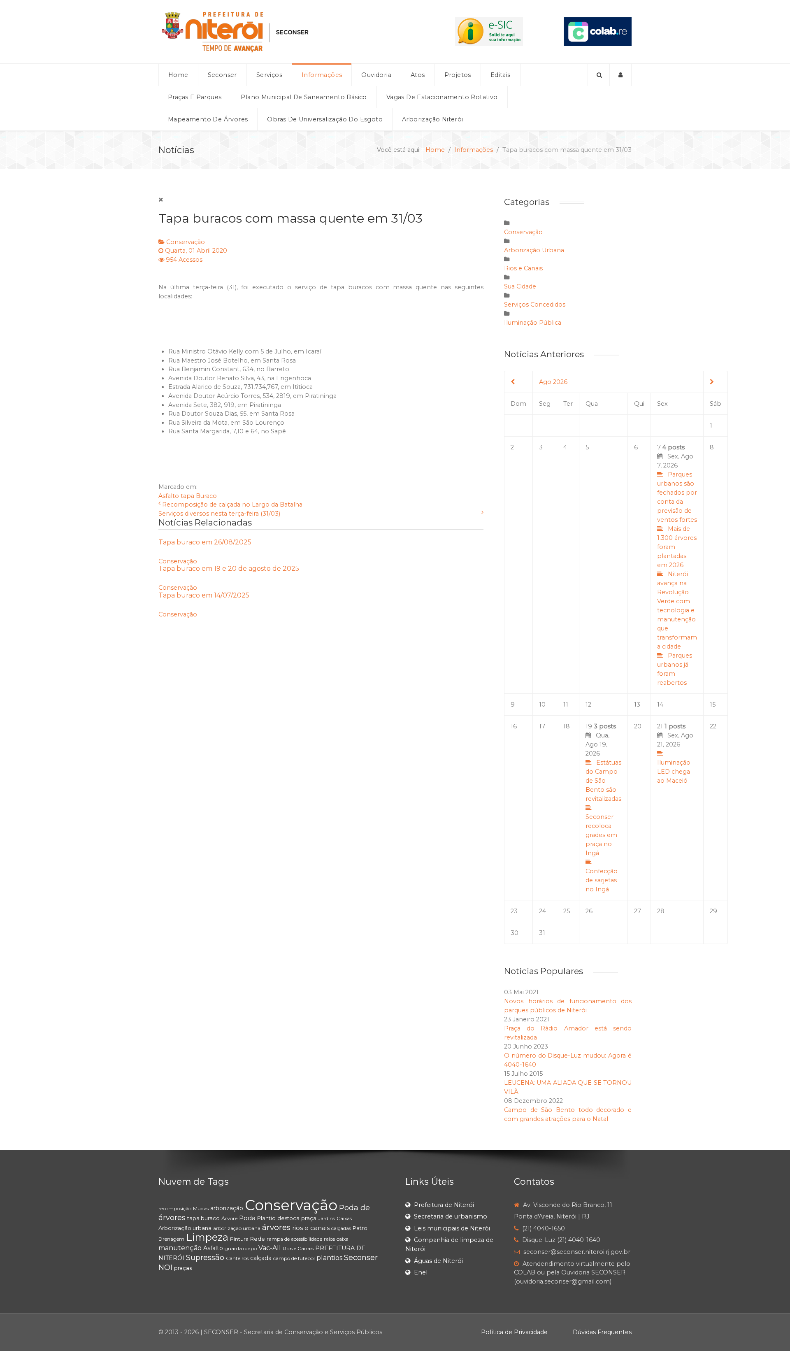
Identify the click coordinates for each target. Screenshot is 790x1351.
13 (637, 704)
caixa (343, 1239)
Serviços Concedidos (534, 304)
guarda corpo (241, 1248)
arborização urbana (236, 1228)
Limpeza (207, 1237)
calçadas (341, 1228)
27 (637, 911)
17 (542, 726)
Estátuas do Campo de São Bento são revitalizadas (603, 780)
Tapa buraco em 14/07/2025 (203, 595)
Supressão (205, 1257)
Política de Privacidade (514, 1332)
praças (183, 1268)
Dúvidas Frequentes (602, 1332)
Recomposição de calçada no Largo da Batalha (232, 504)
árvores (276, 1227)
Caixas (344, 1218)
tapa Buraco (199, 496)
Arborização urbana (184, 1228)
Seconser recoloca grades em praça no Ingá (601, 835)
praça (308, 1218)
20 (637, 726)
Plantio (266, 1218)
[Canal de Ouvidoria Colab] (598, 31)
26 (589, 911)
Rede (257, 1238)
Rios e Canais (523, 268)
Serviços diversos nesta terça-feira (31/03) (219, 513)
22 (713, 726)
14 (660, 704)
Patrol (361, 1228)
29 (713, 911)
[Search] (599, 75)
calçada (261, 1258)
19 (603, 808)
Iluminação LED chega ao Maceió (673, 771)
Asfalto (168, 496)
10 (542, 704)
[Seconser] (286, 31)
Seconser (361, 1257)
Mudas (201, 1208)
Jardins (326, 1218)
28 (661, 911)
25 (566, 911)
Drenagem (171, 1239)
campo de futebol (294, 1258)
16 (514, 726)
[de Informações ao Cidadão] (489, 31)
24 (542, 911)
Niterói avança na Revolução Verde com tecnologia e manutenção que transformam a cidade (677, 610)
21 (675, 753)
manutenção (180, 1248)
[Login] (621, 75)
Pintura (239, 1239)
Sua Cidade (520, 286)
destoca (288, 1218)
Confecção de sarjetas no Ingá (602, 880)
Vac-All (269, 1248)
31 (542, 933)
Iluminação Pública (532, 322)
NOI (165, 1267)
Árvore (229, 1218)
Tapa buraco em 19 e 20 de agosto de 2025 (228, 568)
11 (565, 704)
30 (514, 933)
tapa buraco (203, 1218)
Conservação (185, 242)
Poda (247, 1218)
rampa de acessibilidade (294, 1239)
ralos (329, 1239)
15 (713, 704)
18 (566, 726)
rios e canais (311, 1228)
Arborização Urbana (534, 250)
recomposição (174, 1208)
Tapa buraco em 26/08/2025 (204, 542)
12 (588, 704)
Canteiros (237, 1258)
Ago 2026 (553, 382)
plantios (329, 1258)
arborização (226, 1208)
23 (514, 911)
